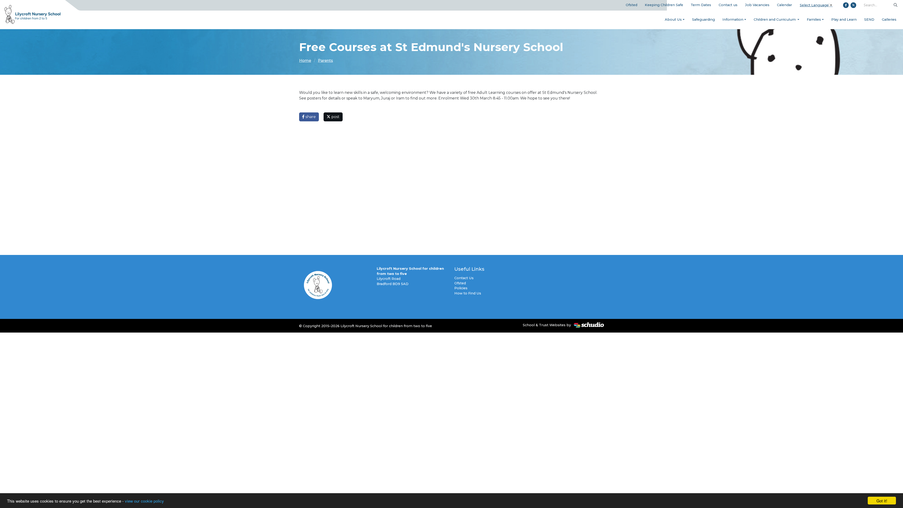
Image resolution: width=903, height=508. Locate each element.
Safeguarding (703, 19)
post (335, 117)
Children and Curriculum (775, 19)
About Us (673, 19)
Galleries (889, 19)
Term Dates (701, 5)
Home (305, 60)
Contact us (728, 5)
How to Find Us (467, 293)
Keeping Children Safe (664, 5)
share (310, 117)
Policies (460, 288)
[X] (853, 5)
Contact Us (464, 278)
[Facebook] (846, 5)
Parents (325, 60)
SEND (869, 19)
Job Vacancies (757, 5)
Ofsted (631, 5)
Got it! (881, 501)
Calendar (784, 5)
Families (814, 19)
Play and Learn (844, 19)
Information (732, 19)
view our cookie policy (144, 501)
